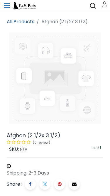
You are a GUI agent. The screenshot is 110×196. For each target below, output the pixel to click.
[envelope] (74, 184)
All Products (20, 21)
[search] (93, 5)
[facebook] (30, 184)
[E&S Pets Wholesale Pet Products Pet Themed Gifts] (25, 5)
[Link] (104, 4)
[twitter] (44, 184)
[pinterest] (59, 184)
